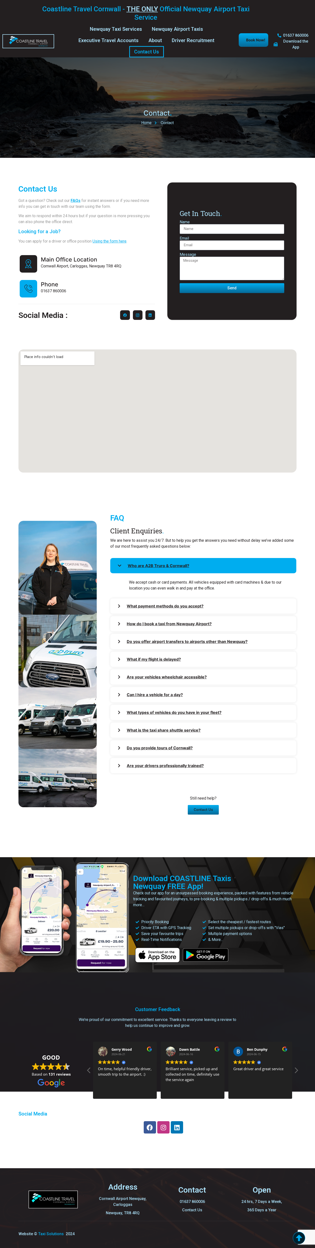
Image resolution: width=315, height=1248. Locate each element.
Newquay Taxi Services (116, 29)
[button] (296, 1072)
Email (184, 238)
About (155, 40)
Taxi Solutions (51, 1234)
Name (185, 222)
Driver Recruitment (193, 40)
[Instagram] (163, 1127)
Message (188, 255)
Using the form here (109, 241)
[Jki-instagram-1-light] (137, 315)
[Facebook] (125, 315)
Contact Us (146, 52)
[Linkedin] (150, 315)
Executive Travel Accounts (109, 40)
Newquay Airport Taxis (177, 29)
